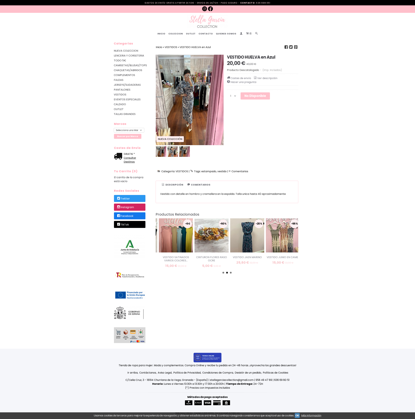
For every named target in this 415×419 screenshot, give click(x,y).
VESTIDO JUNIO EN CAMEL (283, 257)
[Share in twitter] (291, 47)
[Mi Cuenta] (241, 33)
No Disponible (255, 96)
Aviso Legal (165, 373)
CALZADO (120, 104)
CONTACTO (206, 33)
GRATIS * (129, 154)
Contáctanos (147, 373)
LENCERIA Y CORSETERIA (129, 55)
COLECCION (175, 33)
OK (297, 415)
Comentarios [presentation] (200, 184)
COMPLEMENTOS (124, 75)
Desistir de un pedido (248, 373)
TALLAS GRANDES (125, 114)
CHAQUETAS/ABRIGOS (128, 70)
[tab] (172, 184)
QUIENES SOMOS (226, 33)
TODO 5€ (120, 60)
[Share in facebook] (286, 47)
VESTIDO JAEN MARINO (247, 257)
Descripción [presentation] (174, 184)
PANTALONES (122, 90)
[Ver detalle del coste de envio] (119, 156)
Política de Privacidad (187, 373)
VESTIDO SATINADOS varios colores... (176, 258)
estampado (208, 171)
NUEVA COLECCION (126, 51)
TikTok (125, 224)
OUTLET (191, 33)
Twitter (125, 198)
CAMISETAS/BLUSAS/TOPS (130, 65)
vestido (222, 171)
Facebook (127, 216)
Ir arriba (132, 373)
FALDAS (118, 80)
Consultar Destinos (130, 160)
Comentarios (239, 171)
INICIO (161, 33)
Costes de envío (241, 78)
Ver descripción (267, 78)
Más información (311, 415)
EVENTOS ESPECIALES (127, 99)
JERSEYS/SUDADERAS (127, 85)
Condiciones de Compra (217, 373)
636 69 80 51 (282, 380)
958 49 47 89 (264, 380)
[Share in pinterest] (295, 47)
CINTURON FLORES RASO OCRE (211, 258)
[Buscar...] (256, 33)
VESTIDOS (120, 94)
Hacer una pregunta (243, 82)
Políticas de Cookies (275, 373)
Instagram (127, 207)
